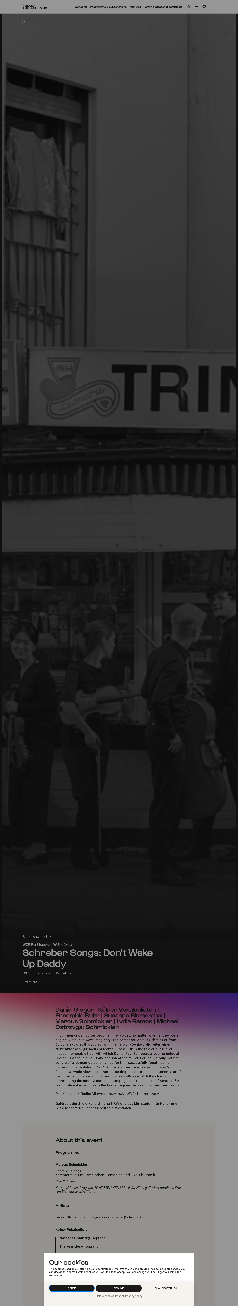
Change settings (166, 1288)
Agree (72, 1288)
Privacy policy (133, 1296)
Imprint (119, 1296)
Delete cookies (105, 1296)
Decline (119, 1288)
